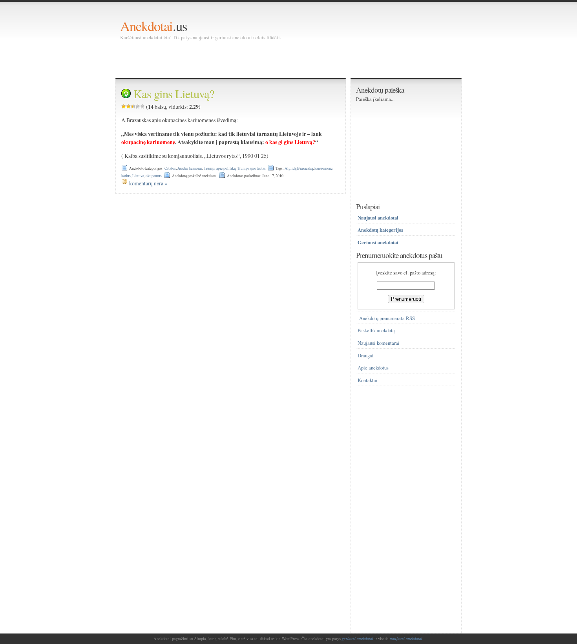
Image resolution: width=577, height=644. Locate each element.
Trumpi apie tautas (251, 168)
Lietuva (138, 175)
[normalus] (133, 106)
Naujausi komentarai (379, 343)
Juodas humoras (189, 168)
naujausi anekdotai (406, 638)
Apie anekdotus (373, 367)
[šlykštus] (123, 106)
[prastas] (128, 106)
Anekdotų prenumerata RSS (387, 318)
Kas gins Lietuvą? (173, 94)
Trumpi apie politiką (220, 168)
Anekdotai (146, 25)
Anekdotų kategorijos (380, 229)
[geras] (137, 106)
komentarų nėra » (148, 183)
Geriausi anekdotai (378, 242)
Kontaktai (368, 380)
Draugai (366, 355)
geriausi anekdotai (357, 638)
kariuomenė (323, 168)
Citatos (170, 168)
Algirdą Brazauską (299, 168)
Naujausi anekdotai (378, 217)
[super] (142, 106)
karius (126, 175)
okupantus (154, 175)
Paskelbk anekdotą (376, 330)
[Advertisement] (263, 59)
